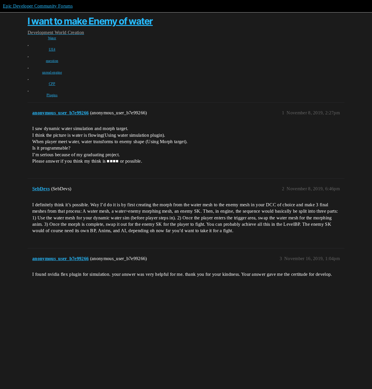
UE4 (52, 49)
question (52, 61)
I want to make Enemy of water (90, 21)
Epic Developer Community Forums (38, 5)
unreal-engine (52, 72)
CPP (52, 84)
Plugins (52, 95)
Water (52, 38)
